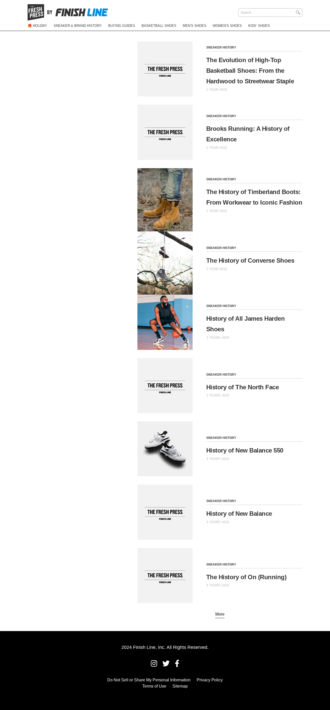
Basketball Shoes (159, 26)
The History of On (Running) (246, 577)
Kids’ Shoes (259, 26)
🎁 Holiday (37, 26)
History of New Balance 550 (244, 450)
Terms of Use (154, 686)
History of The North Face (242, 387)
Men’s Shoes (194, 26)
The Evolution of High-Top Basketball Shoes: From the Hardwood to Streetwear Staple (250, 71)
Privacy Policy (210, 680)
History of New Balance (239, 513)
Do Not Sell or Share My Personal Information (149, 680)
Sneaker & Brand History (78, 26)
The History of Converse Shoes (250, 260)
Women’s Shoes (227, 26)
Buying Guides (121, 26)
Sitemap (180, 686)
